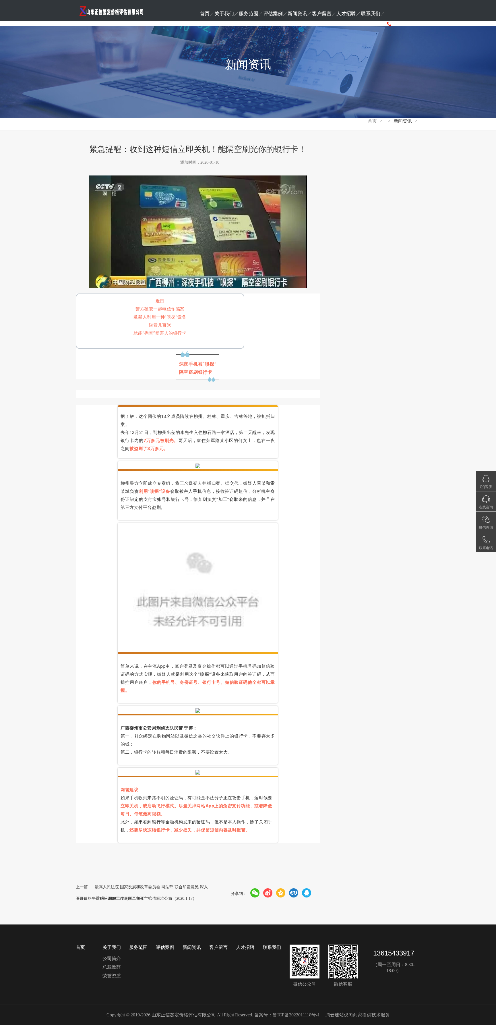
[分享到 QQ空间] (281, 893)
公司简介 (111, 958)
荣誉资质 (111, 975)
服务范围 (248, 13)
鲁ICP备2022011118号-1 (296, 1014)
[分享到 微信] (255, 893)
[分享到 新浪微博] (268, 893)
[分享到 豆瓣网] (294, 893)
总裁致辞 (111, 967)
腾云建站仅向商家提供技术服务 (358, 1014)
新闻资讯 (297, 13)
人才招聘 (346, 13)
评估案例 (273, 13)
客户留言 (322, 13)
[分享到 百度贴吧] (306, 893)
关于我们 (224, 13)
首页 (205, 13)
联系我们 (370, 13)
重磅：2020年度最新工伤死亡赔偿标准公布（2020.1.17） (146, 898)
